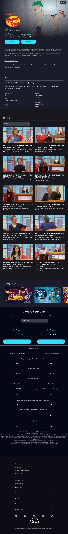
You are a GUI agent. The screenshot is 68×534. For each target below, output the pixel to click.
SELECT (12, 42)
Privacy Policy (18, 467)
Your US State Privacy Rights (21, 473)
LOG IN (63, 2)
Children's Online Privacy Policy (22, 470)
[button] (34, 487)
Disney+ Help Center (52, 443)
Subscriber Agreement (20, 477)
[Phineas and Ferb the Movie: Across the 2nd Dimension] (47, 295)
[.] (16, 516)
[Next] (65, 295)
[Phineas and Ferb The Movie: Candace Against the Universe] (18, 295)
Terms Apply (23, 431)
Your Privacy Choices (19, 480)
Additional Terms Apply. (35, 55)
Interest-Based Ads (19, 483)
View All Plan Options (11, 61)
